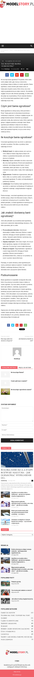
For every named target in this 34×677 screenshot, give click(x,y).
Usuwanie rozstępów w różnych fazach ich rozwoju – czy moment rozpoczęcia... (21, 521)
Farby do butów (8, 613)
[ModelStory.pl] (17, 4)
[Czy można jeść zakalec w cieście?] (5, 592)
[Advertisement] (17, 26)
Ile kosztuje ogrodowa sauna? (21, 389)
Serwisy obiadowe (9, 623)
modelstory (4, 480)
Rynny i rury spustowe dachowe (15, 629)
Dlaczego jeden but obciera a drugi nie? (7, 340)
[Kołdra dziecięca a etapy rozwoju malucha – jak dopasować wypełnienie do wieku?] (17, 459)
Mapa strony (17, 671)
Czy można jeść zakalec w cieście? (21, 590)
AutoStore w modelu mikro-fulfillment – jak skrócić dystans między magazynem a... (20, 494)
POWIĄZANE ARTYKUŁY (9, 367)
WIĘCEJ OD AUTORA (25, 367)
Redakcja (7, 69)
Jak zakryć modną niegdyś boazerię (22, 599)
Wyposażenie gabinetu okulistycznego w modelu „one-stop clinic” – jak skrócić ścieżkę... (22, 503)
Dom (3, 61)
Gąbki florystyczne (9, 621)
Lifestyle (5, 634)
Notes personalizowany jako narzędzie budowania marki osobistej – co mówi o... (19, 512)
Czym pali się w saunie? (19, 381)
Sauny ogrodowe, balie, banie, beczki (13, 61)
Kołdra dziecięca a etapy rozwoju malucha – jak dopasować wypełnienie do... (17, 474)
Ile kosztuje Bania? (17, 372)
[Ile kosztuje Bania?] (5, 374)
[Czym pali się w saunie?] (5, 383)
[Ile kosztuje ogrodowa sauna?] (5, 392)
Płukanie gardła (16, 581)
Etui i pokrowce (8, 631)
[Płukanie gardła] (5, 583)
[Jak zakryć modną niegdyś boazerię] (5, 601)
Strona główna (4, 50)
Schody (4, 626)
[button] (31, 45)
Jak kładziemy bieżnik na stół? (25, 340)
